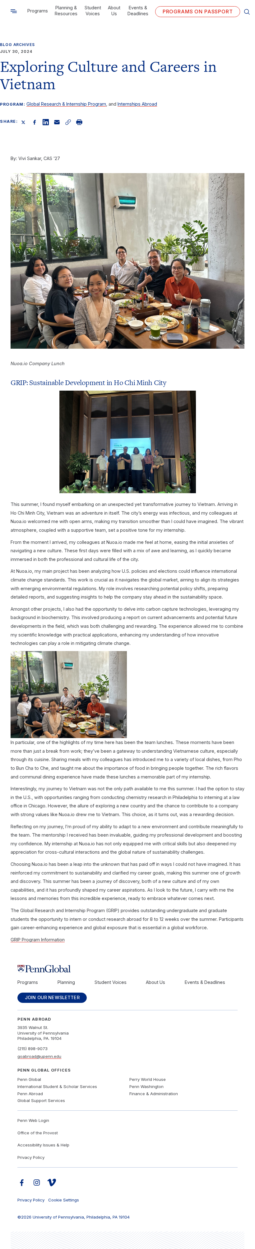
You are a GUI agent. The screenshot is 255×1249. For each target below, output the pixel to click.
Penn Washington (146, 1086)
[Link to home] (127, 968)
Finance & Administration (153, 1093)
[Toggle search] (14, 11)
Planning (66, 982)
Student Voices (93, 10)
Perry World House (147, 1079)
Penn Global (29, 1079)
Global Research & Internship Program (66, 104)
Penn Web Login (33, 1120)
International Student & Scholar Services (57, 1086)
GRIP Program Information (38, 939)
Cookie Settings (63, 1199)
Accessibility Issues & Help (43, 1144)
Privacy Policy (30, 1157)
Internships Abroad (137, 104)
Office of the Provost (37, 1132)
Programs (37, 10)
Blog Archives (17, 44)
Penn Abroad (30, 1093)
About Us (114, 10)
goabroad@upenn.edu (39, 1056)
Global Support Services (41, 1100)
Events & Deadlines (138, 10)
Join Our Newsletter (52, 997)
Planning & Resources (66, 10)
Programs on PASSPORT (198, 11)
